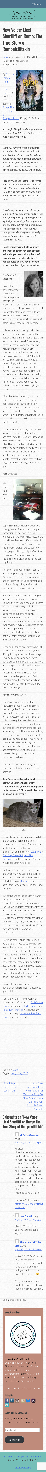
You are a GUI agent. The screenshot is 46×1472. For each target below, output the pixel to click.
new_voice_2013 (19, 1073)
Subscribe (14, 1439)
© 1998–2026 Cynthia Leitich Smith (23, 1456)
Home (6, 57)
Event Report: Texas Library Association (11, 1087)
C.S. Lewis (36, 851)
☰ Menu (36, 4)
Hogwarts (25, 881)
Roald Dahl (8, 1009)
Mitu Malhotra (19, 1377)
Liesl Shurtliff (27, 1216)
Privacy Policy (23, 1467)
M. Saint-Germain (29, 1135)
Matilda (19, 1009)
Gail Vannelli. (27, 1381)
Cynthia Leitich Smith (8, 78)
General (17, 1069)
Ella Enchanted (30, 1005)
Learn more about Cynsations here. (23, 1388)
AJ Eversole (33, 1373)
